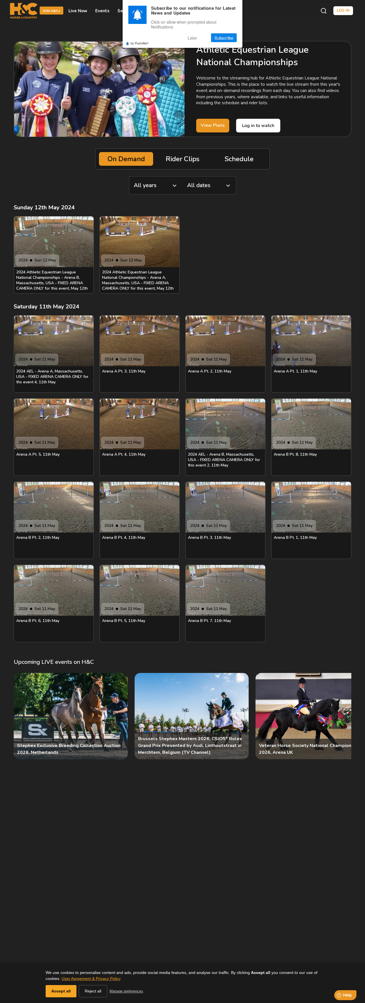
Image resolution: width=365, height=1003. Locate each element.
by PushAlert (139, 43)
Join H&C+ (51, 11)
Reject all (93, 991)
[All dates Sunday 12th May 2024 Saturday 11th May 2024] (209, 185)
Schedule (239, 158)
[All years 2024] (155, 185)
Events (102, 11)
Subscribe (223, 38)
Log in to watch (258, 125)
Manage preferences (126, 991)
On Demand (126, 158)
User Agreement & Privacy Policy (91, 978)
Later (192, 38)
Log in (343, 10)
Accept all (61, 991)
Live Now (77, 11)
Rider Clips (182, 158)
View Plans (213, 125)
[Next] (342, 716)
